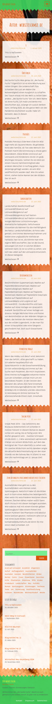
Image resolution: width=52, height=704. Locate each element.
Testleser (41, 586)
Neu (29, 583)
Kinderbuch (9, 583)
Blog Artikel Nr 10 (13, 648)
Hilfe (7, 580)
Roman (7, 586)
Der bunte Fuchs (8, 4)
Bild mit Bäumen (12, 627)
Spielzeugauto (17, 586)
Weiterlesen (11, 57)
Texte (7, 589)
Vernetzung (20, 589)
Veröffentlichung (33, 589)
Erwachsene (29, 577)
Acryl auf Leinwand (12, 568)
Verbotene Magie (26, 349)
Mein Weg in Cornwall (15, 616)
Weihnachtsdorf (31, 592)
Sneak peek (26, 416)
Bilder (39, 574)
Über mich (26, 73)
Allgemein (35, 568)
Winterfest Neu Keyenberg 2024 (19, 659)
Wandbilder (18, 592)
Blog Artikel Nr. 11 (13, 637)
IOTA (34, 580)
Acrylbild (26, 568)
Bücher (7, 577)
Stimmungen (30, 586)
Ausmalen (9, 574)
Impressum (29, 701)
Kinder (40, 580)
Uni (12, 589)
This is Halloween (13, 605)
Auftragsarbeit (18, 571)
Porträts (26, 134)
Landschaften (26, 198)
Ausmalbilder (31, 571)
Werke (42, 592)
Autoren (18, 574)
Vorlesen (8, 592)
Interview (26, 580)
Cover (21, 577)
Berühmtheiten (26, 275)
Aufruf (7, 571)
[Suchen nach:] (26, 553)
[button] (47, 3)
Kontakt (19, 701)
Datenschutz (42, 701)
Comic (14, 577)
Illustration (15, 580)
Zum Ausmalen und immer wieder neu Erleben (26, 478)
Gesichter (40, 577)
